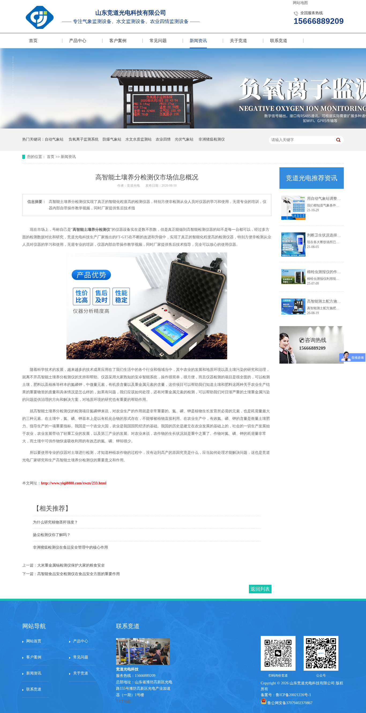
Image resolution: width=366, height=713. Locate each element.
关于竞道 (238, 40)
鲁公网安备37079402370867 (289, 703)
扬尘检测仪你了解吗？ (51, 535)
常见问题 (158, 40)
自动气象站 (54, 139)
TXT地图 (123, 701)
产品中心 (77, 40)
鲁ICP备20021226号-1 (293, 695)
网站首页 (33, 641)
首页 (33, 40)
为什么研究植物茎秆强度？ (55, 522)
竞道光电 (133, 185)
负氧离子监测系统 (84, 139)
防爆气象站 (112, 139)
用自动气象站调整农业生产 (329, 199)
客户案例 (117, 40)
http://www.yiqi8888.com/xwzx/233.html (73, 483)
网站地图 (300, 3)
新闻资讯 (198, 40)
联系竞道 (278, 40)
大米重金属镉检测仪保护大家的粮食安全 (71, 565)
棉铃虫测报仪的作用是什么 (329, 272)
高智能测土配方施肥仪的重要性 (333, 301)
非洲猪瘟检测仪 (212, 139)
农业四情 (163, 139)
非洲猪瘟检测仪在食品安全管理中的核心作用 (70, 547)
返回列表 (260, 589)
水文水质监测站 (138, 139)
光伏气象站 (184, 139)
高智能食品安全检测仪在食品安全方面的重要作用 (78, 574)
